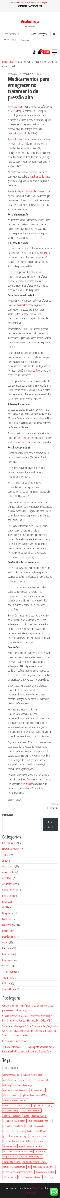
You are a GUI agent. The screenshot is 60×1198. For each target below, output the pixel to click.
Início (4, 61)
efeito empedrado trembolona (39, 1120)
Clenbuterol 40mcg (10, 1110)
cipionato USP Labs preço (43, 1105)
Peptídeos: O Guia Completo (15, 1041)
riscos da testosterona (11, 1151)
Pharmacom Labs (9, 1146)
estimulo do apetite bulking (14, 1131)
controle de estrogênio (12, 1115)
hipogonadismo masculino (40, 1136)
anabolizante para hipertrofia (38, 1079)
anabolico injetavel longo (32, 1074)
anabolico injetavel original (13, 1079)
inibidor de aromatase (34, 1141)
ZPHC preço (48, 1176)
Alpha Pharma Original (11, 1074)
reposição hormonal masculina (30, 1146)
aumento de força (25, 1085)
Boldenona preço (37, 1090)
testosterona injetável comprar (34, 1161)
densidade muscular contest (14, 1120)
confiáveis (37, 370)
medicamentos (20, 305)
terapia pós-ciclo (9, 1156)
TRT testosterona (9, 1176)
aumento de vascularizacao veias (15, 1090)
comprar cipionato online (30, 1110)
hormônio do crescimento (13, 1141)
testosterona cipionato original (30, 1156)
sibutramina (27, 784)
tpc (29, 1166)
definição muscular (39, 1115)
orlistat (45, 253)
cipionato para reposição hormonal (16, 1105)
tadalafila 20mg (40, 1151)
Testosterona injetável (11, 1161)
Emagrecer (45, 2)
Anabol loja (30, 21)
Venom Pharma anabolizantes (29, 1176)
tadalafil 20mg (27, 1151)
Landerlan (25, 2)
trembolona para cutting (45, 1171)
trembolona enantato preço (44, 1166)
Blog (11, 61)
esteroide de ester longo (13, 1125)
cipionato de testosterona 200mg (34, 1095)
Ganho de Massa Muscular (37, 1131)
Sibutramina (35, 2)
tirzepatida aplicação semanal (14, 1166)
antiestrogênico (9, 1085)
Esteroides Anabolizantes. (35, 1125)
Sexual (18, 799)
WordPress (37, 1188)
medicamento (23, 438)
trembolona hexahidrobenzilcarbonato (18, 1171)
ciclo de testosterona (11, 1095)
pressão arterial (16, 106)
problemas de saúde (40, 176)
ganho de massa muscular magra (15, 1136)
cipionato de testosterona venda (15, 1100)
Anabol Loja (28, 73)
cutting (26, 1115)
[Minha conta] (34, 52)
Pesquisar (7, 815)
